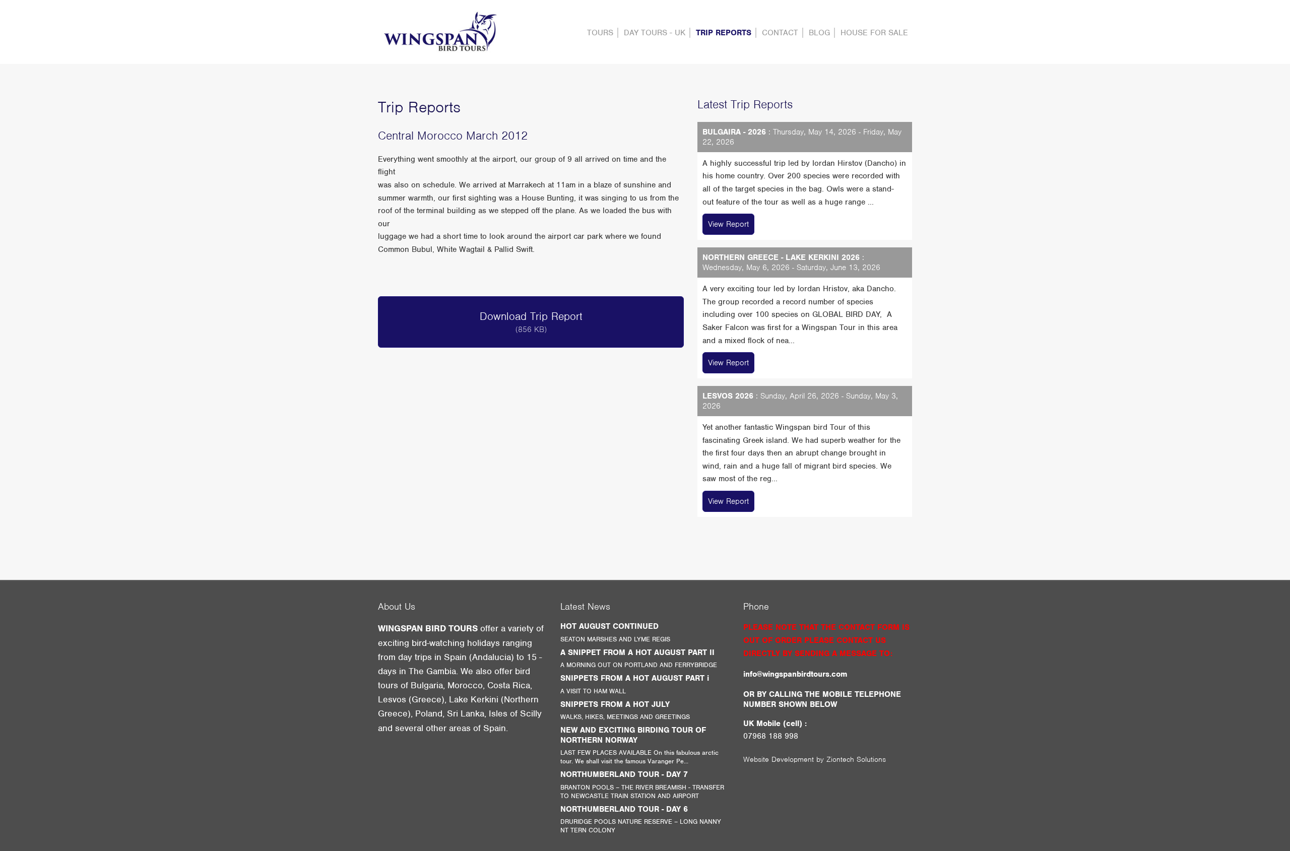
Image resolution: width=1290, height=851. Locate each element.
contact (780, 33)
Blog (819, 33)
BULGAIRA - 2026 (734, 132)
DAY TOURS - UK (654, 33)
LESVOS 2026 (727, 396)
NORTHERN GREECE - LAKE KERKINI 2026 (781, 257)
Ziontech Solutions (856, 759)
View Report (728, 224)
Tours (600, 33)
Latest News (585, 606)
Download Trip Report (531, 322)
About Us (396, 606)
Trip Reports (723, 33)
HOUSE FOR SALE (874, 33)
